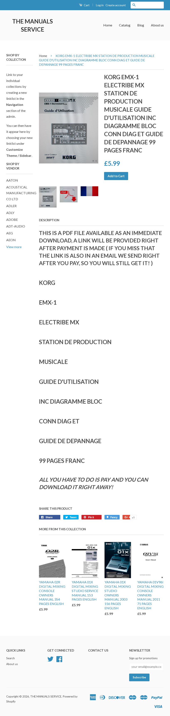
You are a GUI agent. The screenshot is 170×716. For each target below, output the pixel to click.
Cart (86, 5)
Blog (140, 25)
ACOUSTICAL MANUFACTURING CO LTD (21, 193)
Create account (116, 5)
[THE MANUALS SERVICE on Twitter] (50, 658)
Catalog (124, 25)
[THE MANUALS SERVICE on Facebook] (59, 658)
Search (10, 658)
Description (49, 220)
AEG (9, 233)
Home (107, 25)
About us (157, 25)
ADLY (10, 213)
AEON (11, 240)
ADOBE (12, 219)
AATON (12, 180)
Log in (100, 5)
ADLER (11, 206)
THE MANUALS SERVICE (32, 25)
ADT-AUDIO (15, 226)
